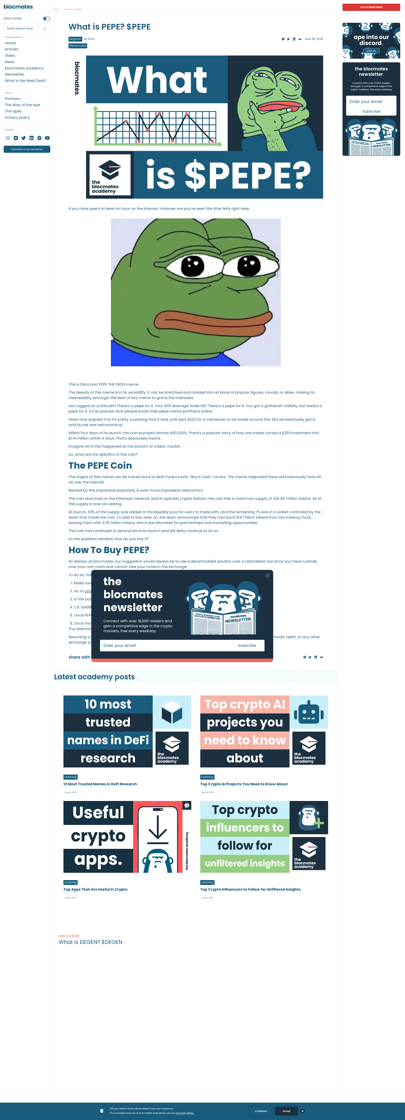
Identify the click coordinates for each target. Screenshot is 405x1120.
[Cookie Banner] (202, 1111)
